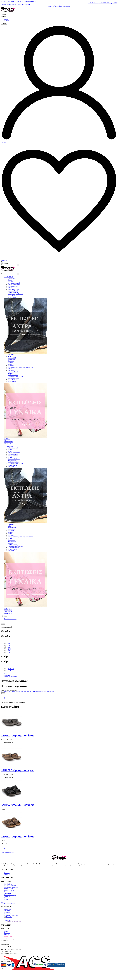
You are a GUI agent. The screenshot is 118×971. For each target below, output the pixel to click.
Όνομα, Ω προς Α (21, 691)
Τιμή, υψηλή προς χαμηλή (48, 691)
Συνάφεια (3, 691)
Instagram (7, 874)
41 (9, 645)
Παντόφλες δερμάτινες (10, 619)
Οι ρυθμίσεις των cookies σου (12, 921)
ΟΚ (2, 623)
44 (9, 650)
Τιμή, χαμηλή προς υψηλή (33, 691)
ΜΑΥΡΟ (11, 669)
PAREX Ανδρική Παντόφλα (17, 735)
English (6, 19)
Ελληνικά (6, 20)
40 (9, 643)
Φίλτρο (3, 693)
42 (9, 647)
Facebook (7, 873)
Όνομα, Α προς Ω (11, 691)
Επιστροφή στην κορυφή (8, 852)
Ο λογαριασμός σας (7, 903)
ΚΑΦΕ (10, 670)
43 (9, 649)
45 (9, 652)
